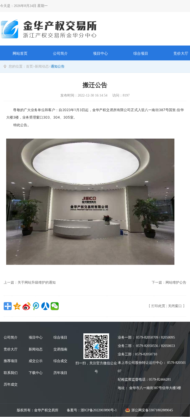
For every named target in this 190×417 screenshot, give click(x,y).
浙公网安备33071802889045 (152, 410)
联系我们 (11, 373)
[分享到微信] (55, 306)
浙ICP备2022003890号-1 (99, 410)
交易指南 (60, 349)
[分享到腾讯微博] (36, 306)
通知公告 (58, 66)
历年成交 (11, 384)
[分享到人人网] (45, 306)
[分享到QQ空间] (17, 306)
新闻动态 (42, 66)
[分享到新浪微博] (26, 306)
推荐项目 (11, 361)
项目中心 (100, 53)
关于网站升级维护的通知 (37, 282)
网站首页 (20, 53)
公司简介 (60, 53)
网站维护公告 (176, 282)
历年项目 (60, 373)
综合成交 (60, 361)
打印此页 (158, 306)
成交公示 (36, 361)
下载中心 (36, 373)
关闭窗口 (175, 306)
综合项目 (140, 53)
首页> (30, 66)
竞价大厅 (11, 349)
